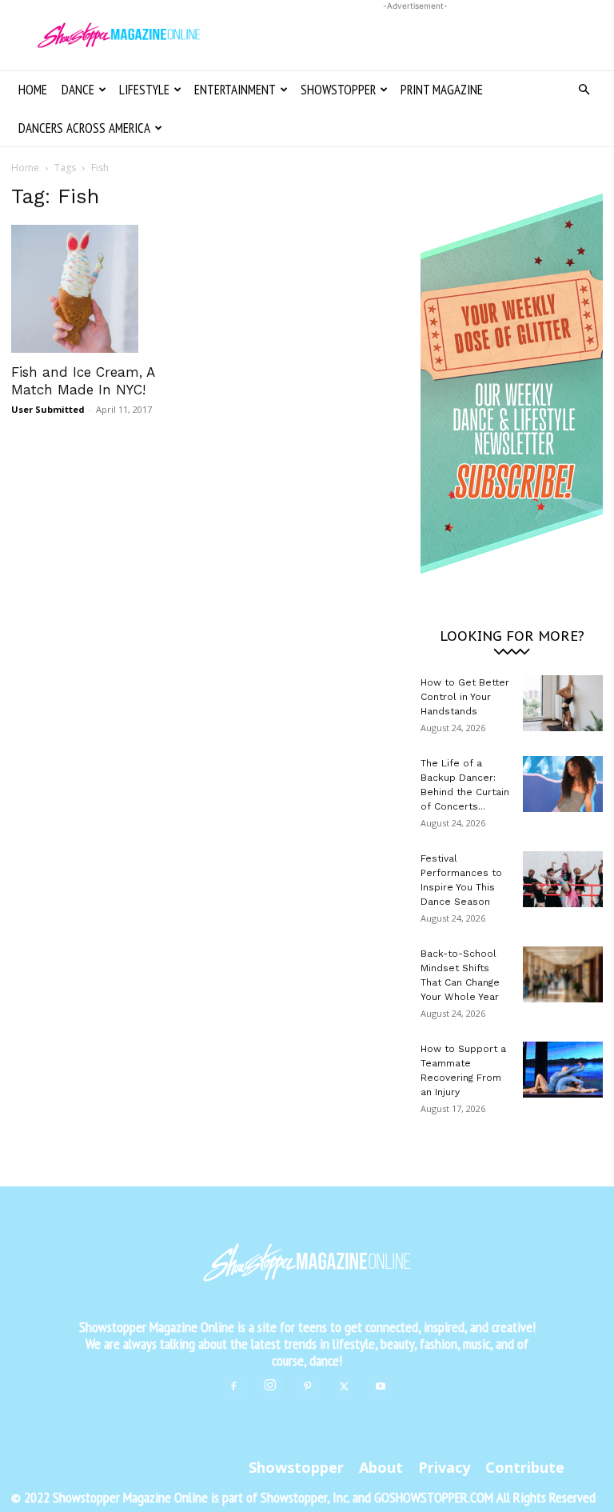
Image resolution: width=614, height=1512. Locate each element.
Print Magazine (442, 89)
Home (32, 89)
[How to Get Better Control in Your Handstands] (563, 703)
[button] (583, 90)
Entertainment (235, 89)
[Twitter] (344, 1387)
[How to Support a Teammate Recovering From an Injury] (563, 1070)
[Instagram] (270, 1385)
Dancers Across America (84, 128)
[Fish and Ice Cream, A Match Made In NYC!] (102, 289)
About (381, 1467)
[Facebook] (233, 1387)
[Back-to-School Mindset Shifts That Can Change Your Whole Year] (563, 974)
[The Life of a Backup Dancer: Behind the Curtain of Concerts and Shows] (563, 784)
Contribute (524, 1467)
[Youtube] (380, 1387)
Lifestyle (144, 89)
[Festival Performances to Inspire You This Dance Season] (563, 879)
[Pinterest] (307, 1387)
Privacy (444, 1467)
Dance (78, 89)
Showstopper (338, 89)
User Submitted (48, 409)
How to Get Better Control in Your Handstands (465, 697)
